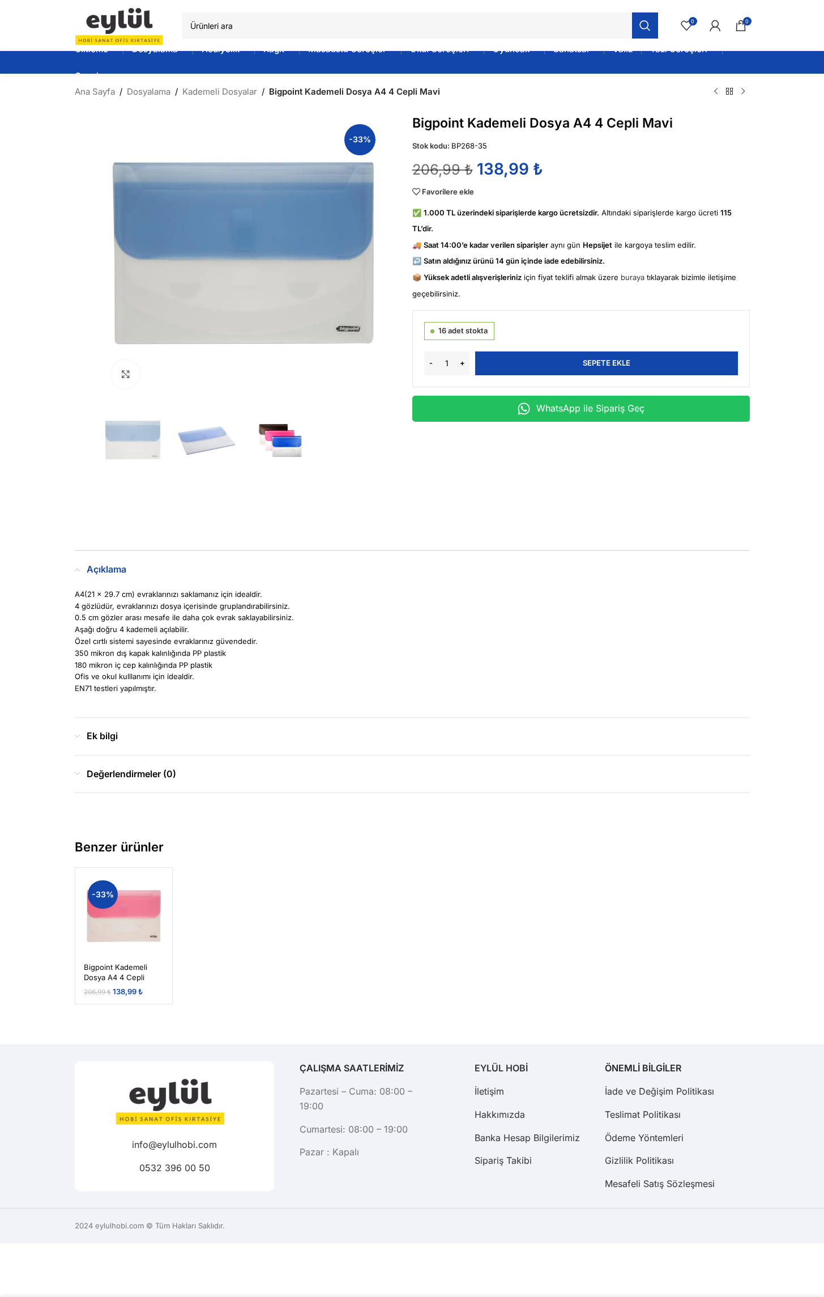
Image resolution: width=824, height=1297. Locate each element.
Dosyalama (148, 91)
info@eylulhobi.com (174, 1144)
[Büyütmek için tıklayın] (126, 374)
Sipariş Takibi (503, 1160)
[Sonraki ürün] (743, 92)
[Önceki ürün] (716, 92)
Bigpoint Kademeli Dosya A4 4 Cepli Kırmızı (115, 977)
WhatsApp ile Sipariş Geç (590, 408)
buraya (632, 277)
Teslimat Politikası (643, 1114)
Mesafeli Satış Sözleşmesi (660, 1183)
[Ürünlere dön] (729, 92)
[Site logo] (123, 24)
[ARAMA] (645, 25)
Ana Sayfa (95, 91)
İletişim (489, 1091)
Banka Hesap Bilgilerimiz (527, 1137)
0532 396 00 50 (174, 1167)
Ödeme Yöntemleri (644, 1137)
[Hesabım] (715, 25)
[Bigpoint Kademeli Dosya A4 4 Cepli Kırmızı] (124, 916)
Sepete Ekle (606, 362)
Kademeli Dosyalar (219, 91)
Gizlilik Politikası (639, 1160)
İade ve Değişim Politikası (659, 1091)
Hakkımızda (500, 1114)
